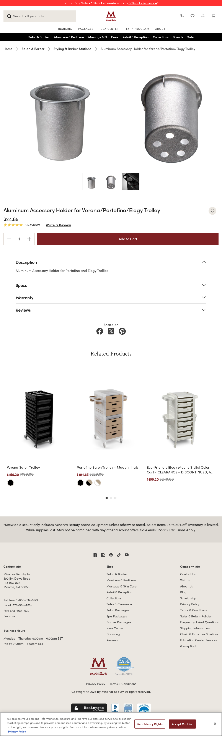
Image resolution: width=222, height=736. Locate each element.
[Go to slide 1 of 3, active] (107, 498)
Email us (9, 616)
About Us (186, 586)
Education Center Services (198, 640)
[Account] (203, 16)
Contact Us (188, 574)
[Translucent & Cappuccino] (97, 482)
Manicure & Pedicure (121, 580)
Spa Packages (116, 616)
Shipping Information (195, 628)
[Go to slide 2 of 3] (111, 498)
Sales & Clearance (119, 604)
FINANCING (64, 28)
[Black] (10, 482)
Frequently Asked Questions (199, 622)
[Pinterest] (122, 331)
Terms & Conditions (193, 610)
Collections (113, 598)
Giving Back (188, 646)
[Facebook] (100, 331)
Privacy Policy (189, 604)
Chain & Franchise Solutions (199, 634)
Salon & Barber (117, 574)
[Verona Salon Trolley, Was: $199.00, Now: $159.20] (40, 417)
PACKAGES (86, 28)
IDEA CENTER (109, 28)
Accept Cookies (182, 724)
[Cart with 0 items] (213, 16)
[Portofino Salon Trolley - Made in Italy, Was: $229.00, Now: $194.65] (110, 417)
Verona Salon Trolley (23, 467)
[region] (111, 724)
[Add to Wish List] (212, 211)
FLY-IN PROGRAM (137, 28)
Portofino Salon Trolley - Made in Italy (108, 467)
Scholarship (188, 598)
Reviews (112, 640)
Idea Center (114, 628)
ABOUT (160, 28)
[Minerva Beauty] (111, 16)
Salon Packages (117, 610)
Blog (183, 592)
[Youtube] (127, 555)
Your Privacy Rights (149, 724)
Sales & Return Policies (196, 616)
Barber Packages (118, 622)
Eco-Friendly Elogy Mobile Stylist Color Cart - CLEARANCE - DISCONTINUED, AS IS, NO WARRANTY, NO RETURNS (180, 470)
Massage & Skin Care (121, 586)
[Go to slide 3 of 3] (115, 498)
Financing (113, 634)
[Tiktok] (119, 555)
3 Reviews (32, 225)
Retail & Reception (119, 592)
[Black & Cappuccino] (89, 482)
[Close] (215, 723)
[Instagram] (103, 555)
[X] (111, 331)
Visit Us (185, 580)
